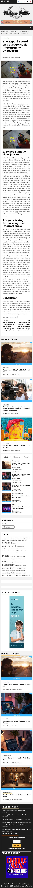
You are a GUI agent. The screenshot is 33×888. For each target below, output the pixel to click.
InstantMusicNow (6, 553)
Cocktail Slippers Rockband (8, 540)
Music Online (15, 472)
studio (12, 573)
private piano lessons (21, 568)
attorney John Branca (25, 538)
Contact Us (7, 884)
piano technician (5, 568)
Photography (14, 31)
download (7, 543)
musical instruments (14, 556)
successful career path (21, 573)
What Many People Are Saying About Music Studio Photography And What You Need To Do (9, 327)
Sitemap (26, 884)
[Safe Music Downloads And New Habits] (6, 486)
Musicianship (14, 559)
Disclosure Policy (17, 884)
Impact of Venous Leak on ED (20, 550)
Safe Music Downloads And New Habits (12, 819)
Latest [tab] (7, 457)
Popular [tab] (17, 457)
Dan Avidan (24, 540)
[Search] (30, 28)
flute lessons (5, 548)
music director (22, 556)
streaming (6, 573)
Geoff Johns (18, 548)
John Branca (13, 553)
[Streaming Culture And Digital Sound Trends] (6, 476)
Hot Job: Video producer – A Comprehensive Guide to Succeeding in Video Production (16, 408)
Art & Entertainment (17, 493)
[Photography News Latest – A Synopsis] (16, 429)
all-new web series (17, 538)
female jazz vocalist (21, 546)
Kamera (18, 553)
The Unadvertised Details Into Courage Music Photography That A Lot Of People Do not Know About (23, 326)
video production (13, 575)
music (7, 317)
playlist (13, 568)
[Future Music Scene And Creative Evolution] (6, 508)
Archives (5, 524)
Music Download (16, 482)
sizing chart (12, 570)
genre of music (11, 548)
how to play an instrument (7, 550)
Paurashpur (11, 562)
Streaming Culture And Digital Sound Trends (21, 475)
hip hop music (24, 548)
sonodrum (23, 570)
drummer (14, 543)
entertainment (9, 546)
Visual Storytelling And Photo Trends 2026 (21, 464)
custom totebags (17, 540)
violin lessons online (26, 575)
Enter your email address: (16, 843)
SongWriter (18, 570)
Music (13, 504)
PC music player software (20, 562)
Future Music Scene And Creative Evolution (21, 507)
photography (13, 317)
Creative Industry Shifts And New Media (21, 496)
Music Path (4, 31)
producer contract (5, 570)
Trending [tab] (27, 457)
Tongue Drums (5, 575)
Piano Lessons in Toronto (20, 565)
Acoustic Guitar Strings (7, 538)
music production (21, 559)
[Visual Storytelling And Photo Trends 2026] (16, 353)
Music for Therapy (6, 559)
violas (19, 575)
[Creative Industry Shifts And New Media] (6, 497)
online (5, 561)
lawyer (22, 553)
